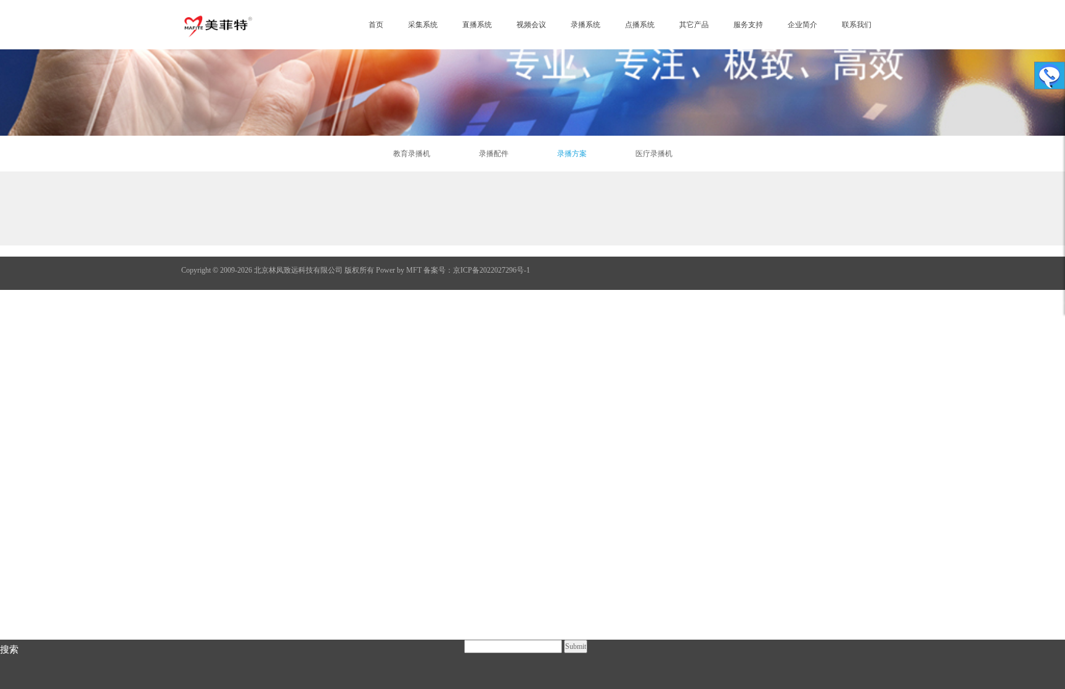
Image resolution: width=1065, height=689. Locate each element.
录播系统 (585, 24)
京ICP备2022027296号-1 (491, 270)
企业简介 (802, 24)
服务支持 (748, 24)
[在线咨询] (1049, 75)
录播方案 (572, 153)
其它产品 (694, 24)
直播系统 (477, 24)
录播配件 (493, 153)
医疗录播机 (653, 153)
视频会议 (531, 24)
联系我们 (856, 24)
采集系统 (423, 24)
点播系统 (640, 24)
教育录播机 (411, 153)
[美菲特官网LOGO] (217, 24)
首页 (376, 24)
